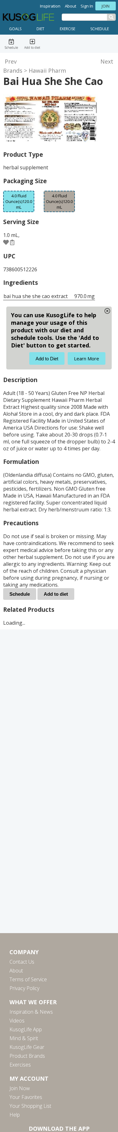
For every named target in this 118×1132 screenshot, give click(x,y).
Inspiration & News (31, 1011)
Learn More (86, 358)
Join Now (19, 1088)
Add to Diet (47, 358)
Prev (11, 61)
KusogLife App (25, 1029)
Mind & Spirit (23, 1038)
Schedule (99, 28)
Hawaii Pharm (47, 70)
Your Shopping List (30, 1105)
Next (106, 61)
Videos (17, 1020)
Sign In (87, 6)
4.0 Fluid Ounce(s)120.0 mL (59, 201)
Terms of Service (28, 979)
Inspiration (50, 6)
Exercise (67, 28)
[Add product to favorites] (6, 242)
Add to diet (56, 594)
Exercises (20, 1064)
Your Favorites (25, 1097)
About (70, 6)
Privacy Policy (24, 988)
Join (106, 6)
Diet (40, 28)
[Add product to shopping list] (12, 242)
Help (14, 1114)
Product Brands (27, 1055)
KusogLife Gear (26, 1047)
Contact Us (21, 961)
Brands (12, 70)
